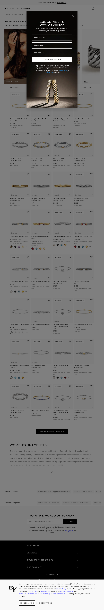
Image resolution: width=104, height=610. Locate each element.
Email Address (39, 37)
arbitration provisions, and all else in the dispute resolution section (42, 594)
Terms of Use (48, 72)
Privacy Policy (63, 71)
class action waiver (67, 591)
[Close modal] (73, 16)
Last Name (38, 52)
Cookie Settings (44, 603)
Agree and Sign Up (52, 60)
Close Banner (27, 603)
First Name (38, 45)
